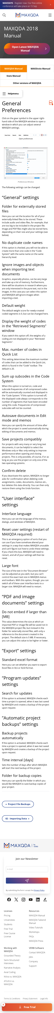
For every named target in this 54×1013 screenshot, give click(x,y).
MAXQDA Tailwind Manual (37, 921)
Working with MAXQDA (10, 950)
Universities (9, 919)
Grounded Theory (12, 955)
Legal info (44, 998)
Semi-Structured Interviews (11, 962)
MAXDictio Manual (40, 68)
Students (8, 924)
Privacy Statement (30, 998)
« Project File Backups (18, 804)
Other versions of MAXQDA (27, 83)
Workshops (34, 932)
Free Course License (9, 935)
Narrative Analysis (12, 967)
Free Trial (30, 1007)
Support (33, 965)
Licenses (8, 911)
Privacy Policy (39, 890)
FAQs (31, 936)
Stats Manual (14, 75)
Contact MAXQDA (37, 952)
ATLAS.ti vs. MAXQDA (9, 983)
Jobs (31, 957)
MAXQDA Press (36, 940)
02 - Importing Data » (17, 818)
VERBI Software (36, 948)
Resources (34, 911)
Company (33, 961)
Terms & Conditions (12, 998)
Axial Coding (9, 972)
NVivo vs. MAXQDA (12, 976)
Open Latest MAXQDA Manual (25, 48)
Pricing (7, 915)
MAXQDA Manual (13, 68)
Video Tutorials (36, 927)
